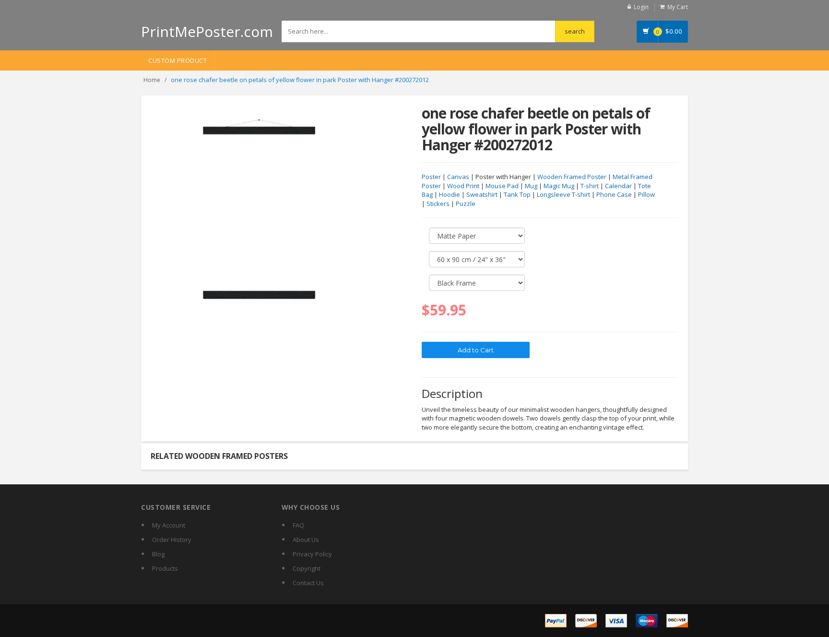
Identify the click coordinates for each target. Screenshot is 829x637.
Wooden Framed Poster (571, 176)
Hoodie (449, 194)
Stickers (438, 203)
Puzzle (465, 203)
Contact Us (308, 582)
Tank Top (517, 194)
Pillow (646, 194)
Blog (158, 554)
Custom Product (177, 60)
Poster (431, 176)
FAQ (298, 525)
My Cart (677, 7)
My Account (168, 525)
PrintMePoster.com (207, 31)
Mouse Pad (502, 185)
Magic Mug (559, 185)
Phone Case (614, 194)
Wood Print (463, 185)
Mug (531, 185)
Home (151, 80)
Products (165, 568)
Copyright (306, 568)
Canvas (458, 176)
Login (641, 7)
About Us (306, 539)
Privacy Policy (312, 554)
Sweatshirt (481, 194)
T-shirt (589, 185)
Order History (171, 539)
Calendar (618, 185)
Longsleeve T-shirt (563, 194)
